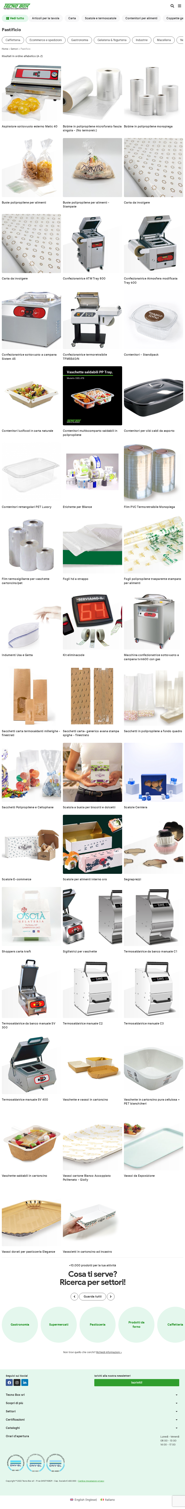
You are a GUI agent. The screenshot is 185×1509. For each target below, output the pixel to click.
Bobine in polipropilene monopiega (148, 126)
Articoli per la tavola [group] (45, 18)
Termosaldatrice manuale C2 (83, 1023)
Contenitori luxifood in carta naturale (27, 430)
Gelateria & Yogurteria (112, 40)
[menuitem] (83, 1499)
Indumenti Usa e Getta (17, 655)
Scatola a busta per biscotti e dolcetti (89, 807)
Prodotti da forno (136, 1324)
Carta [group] (72, 18)
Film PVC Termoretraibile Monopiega (149, 507)
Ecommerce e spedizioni (46, 40)
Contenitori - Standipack (141, 354)
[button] (74, 1296)
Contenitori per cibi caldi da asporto (149, 430)
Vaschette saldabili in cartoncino (24, 1175)
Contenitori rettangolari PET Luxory (26, 507)
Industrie (142, 40)
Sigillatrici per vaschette (80, 951)
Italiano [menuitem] (110, 1499)
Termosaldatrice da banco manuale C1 (150, 951)
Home (5, 49)
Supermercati (58, 1324)
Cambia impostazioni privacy (91, 1481)
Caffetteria (13, 40)
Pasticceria (98, 1324)
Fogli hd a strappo (76, 579)
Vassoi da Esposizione (139, 1175)
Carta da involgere (137, 202)
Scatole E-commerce (16, 879)
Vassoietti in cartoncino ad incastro (87, 1251)
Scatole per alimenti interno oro (85, 879)
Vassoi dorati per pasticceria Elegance (28, 1251)
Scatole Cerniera (135, 807)
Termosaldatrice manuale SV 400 (25, 1099)
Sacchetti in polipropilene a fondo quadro (153, 731)
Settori (14, 49)
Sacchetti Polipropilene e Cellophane (27, 807)
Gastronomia (79, 40)
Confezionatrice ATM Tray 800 (84, 278)
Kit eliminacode (73, 655)
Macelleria (164, 40)
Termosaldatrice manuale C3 (144, 1023)
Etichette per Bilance (77, 507)
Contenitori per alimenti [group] (141, 18)
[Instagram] (17, 1382)
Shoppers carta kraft (16, 951)
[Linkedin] (24, 1382)
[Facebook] (9, 1382)
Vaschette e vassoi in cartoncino (85, 1099)
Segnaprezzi (132, 879)
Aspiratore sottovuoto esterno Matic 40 (30, 126)
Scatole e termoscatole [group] (100, 18)
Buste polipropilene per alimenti (24, 202)
